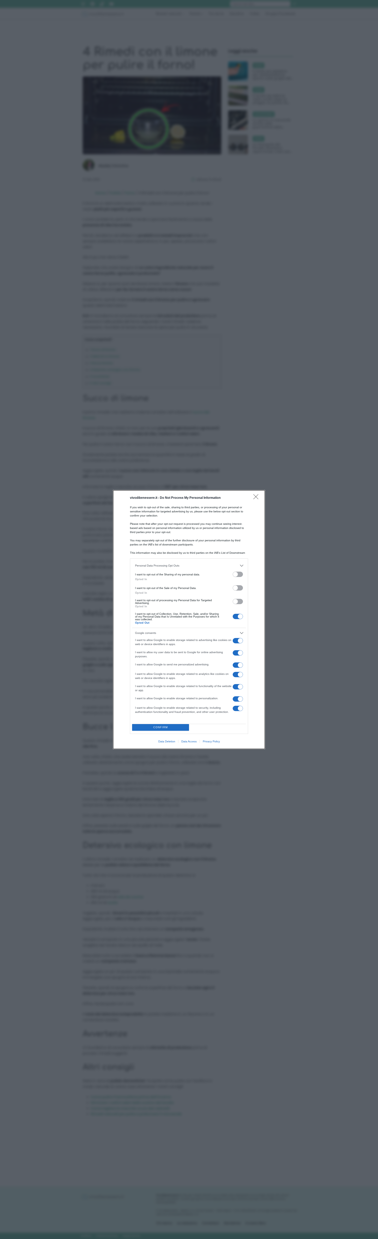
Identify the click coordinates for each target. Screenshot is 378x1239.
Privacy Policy (211, 741)
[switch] (238, 574)
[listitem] (189, 566)
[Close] (257, 498)
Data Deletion (166, 741)
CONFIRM (160, 727)
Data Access (189, 741)
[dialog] (189, 619)
